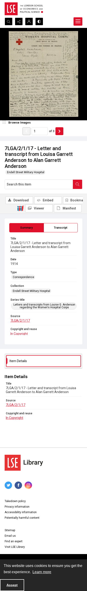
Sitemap (10, 530)
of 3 (51, 131)
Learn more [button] (41, 572)
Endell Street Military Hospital (25, 172)
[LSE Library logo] (24, 463)
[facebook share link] (18, 485)
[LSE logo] (24, 8)
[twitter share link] (8, 485)
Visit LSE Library (15, 547)
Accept (12, 585)
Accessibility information (21, 512)
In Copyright (19, 334)
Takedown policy (15, 501)
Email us (10, 535)
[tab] (27, 227)
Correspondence (23, 277)
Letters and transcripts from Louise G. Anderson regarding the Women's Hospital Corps (44, 306)
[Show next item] (59, 131)
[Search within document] (77, 184)
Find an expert (14, 541)
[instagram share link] (28, 485)
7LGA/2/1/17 (20, 320)
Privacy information (17, 506)
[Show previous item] (26, 131)
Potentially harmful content (22, 517)
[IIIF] (20, 208)
